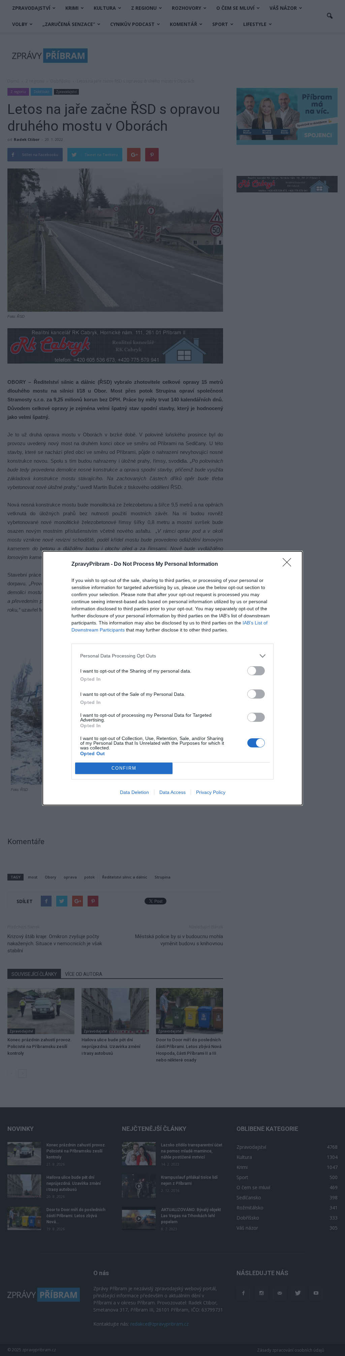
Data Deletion (134, 792)
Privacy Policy (210, 792)
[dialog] (172, 678)
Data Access (172, 792)
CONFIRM (124, 768)
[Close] (289, 564)
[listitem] (172, 655)
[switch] (256, 670)
